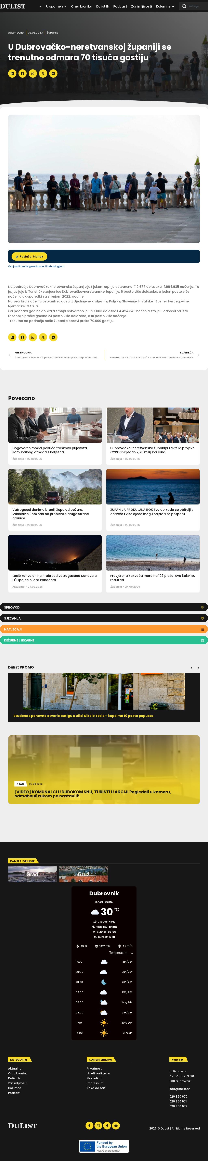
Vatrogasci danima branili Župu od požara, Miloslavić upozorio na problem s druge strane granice (50, 514)
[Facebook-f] (89, 1125)
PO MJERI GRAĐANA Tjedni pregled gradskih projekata (60, 715)
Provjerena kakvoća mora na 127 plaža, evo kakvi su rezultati (152, 577)
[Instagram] (98, 1125)
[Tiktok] (107, 1125)
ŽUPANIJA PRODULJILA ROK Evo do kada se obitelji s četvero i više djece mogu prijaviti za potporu (151, 511)
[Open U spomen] (65, 6)
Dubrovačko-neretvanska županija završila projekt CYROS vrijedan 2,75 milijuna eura (152, 450)
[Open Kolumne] (173, 6)
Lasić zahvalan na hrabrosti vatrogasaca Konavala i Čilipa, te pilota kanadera (54, 577)
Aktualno (18, 587)
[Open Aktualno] (40, 6)
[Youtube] (116, 1125)
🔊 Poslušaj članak (29, 257)
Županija (52, 33)
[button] (12, 73)
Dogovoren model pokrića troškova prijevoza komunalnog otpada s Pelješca (49, 450)
